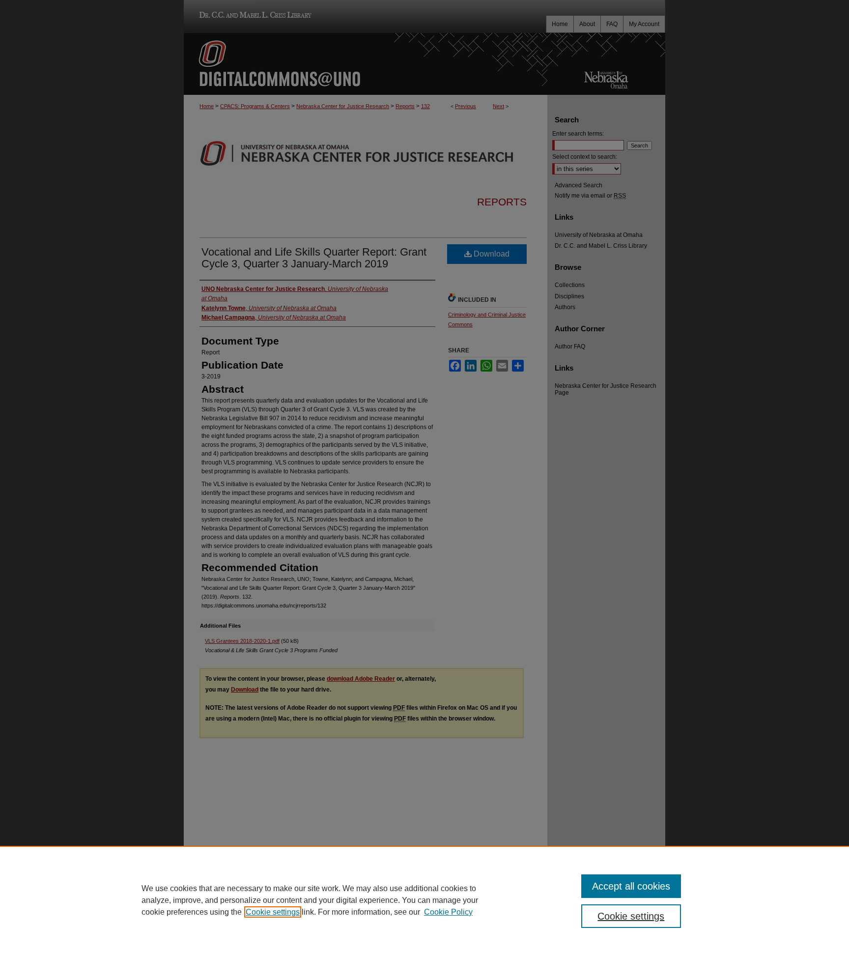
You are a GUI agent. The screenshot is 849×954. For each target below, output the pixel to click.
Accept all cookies (631, 886)
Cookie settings (273, 912)
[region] (424, 900)
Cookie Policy (448, 912)
